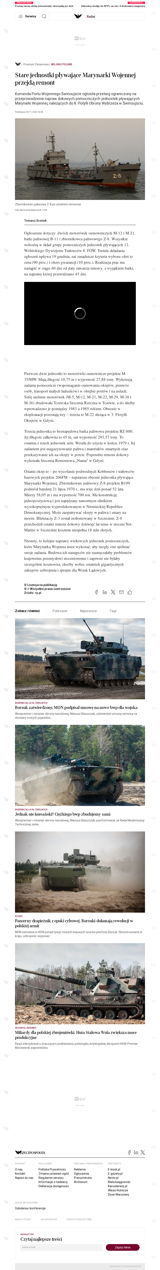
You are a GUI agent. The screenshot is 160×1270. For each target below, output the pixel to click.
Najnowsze (88, 611)
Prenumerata (83, 1177)
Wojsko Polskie (61, 64)
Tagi (113, 611)
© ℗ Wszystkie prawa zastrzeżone (47, 589)
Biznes (19, 916)
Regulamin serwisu (51, 1177)
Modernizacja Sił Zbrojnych (31, 703)
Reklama (80, 1169)
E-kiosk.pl (114, 1169)
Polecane (59, 611)
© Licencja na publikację (41, 585)
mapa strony (23, 1219)
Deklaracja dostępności (54, 1186)
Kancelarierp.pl (117, 1186)
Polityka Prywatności (52, 1169)
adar (91, 16)
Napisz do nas (24, 1177)
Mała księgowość (119, 1182)
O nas (18, 1169)
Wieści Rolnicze (118, 1190)
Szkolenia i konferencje (30, 1208)
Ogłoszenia (81, 1173)
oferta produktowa (79, 1219)
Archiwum (81, 1182)
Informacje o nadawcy (53, 1182)
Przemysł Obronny (25, 1028)
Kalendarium (49, 1219)
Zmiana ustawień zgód (54, 1173)
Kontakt (20, 1173)
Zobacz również (27, 611)
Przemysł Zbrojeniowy (36, 64)
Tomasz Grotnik (35, 220)
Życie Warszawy (118, 1194)
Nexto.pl (113, 1177)
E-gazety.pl (115, 1173)
